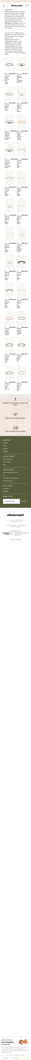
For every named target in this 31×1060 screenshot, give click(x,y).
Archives (5, 451)
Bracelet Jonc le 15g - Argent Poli (19, 165)
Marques (5, 443)
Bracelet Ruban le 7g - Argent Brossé (7, 249)
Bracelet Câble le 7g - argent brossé (7, 277)
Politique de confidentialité (11, 478)
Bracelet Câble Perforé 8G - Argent (19, 108)
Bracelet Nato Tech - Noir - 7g (7, 387)
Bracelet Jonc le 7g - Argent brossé (19, 193)
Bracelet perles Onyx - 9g (19, 359)
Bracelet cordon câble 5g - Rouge (7, 332)
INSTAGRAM (6, 488)
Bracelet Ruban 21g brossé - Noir (19, 277)
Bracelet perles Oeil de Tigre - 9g (7, 359)
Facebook (5, 491)
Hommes (5, 448)
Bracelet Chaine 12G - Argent (7, 108)
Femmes (5, 445)
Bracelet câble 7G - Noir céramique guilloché (19, 79)
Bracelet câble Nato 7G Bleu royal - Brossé (7, 80)
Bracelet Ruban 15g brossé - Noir (7, 305)
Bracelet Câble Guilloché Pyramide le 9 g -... (19, 249)
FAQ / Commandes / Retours (10, 472)
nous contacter (7, 481)
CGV (4, 475)
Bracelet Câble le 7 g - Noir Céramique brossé (8, 136)
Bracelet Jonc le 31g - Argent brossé (7, 193)
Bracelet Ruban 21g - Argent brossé (19, 221)
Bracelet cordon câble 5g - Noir (19, 332)
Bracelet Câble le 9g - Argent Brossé (7, 221)
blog (4, 464)
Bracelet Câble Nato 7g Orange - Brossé (19, 136)
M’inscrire (24, 501)
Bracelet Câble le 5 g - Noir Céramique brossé (8, 165)
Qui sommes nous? (8, 459)
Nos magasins (6, 462)
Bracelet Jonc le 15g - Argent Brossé (19, 305)
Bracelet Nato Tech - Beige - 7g (19, 388)
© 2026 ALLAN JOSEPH (15, 539)
